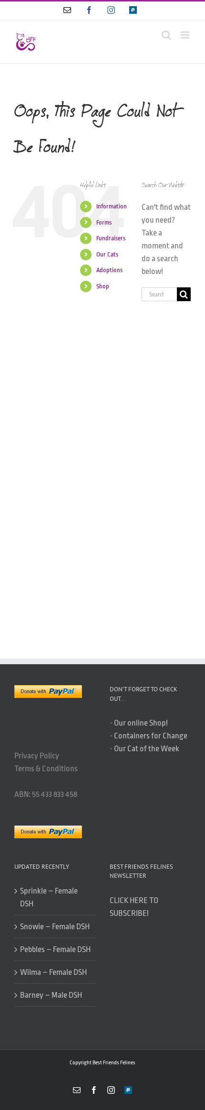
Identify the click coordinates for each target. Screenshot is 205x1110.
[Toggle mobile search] (166, 35)
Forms (104, 222)
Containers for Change (150, 735)
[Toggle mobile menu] (186, 35)
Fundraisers (110, 238)
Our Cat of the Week (146, 748)
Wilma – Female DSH (53, 972)
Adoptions (109, 270)
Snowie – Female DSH (55, 926)
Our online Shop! (141, 722)
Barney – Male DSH (51, 995)
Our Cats (107, 254)
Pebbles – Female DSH (55, 949)
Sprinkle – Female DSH (49, 897)
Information (111, 206)
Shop (102, 286)
